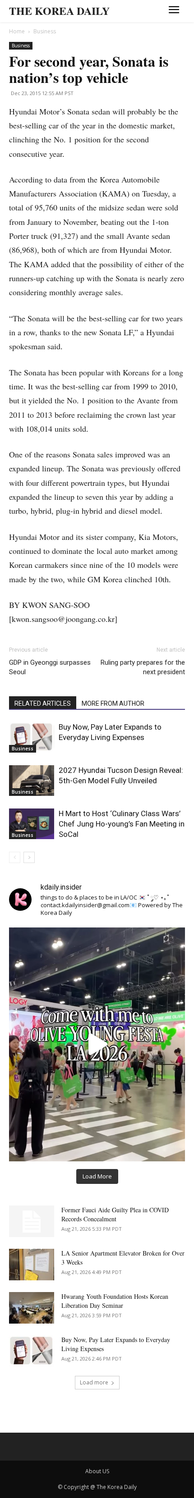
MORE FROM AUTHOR (113, 703)
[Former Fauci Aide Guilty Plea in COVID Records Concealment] (31, 1221)
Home (17, 31)
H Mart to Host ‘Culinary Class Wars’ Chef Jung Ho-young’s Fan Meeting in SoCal (122, 824)
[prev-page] (14, 857)
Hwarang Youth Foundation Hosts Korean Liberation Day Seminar (114, 1301)
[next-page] (29, 857)
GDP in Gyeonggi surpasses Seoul (50, 667)
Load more (94, 1382)
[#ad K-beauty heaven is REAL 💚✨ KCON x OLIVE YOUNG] (97, 1044)
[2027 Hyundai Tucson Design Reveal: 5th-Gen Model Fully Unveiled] (31, 780)
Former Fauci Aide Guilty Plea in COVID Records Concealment (115, 1214)
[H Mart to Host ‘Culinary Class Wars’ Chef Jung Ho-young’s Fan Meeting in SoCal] (31, 824)
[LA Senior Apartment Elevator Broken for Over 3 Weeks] (31, 1264)
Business (44, 31)
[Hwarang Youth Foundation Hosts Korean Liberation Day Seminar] (31, 1308)
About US (97, 1471)
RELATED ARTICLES (42, 703)
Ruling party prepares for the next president (143, 667)
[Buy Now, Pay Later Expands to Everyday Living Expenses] (31, 737)
